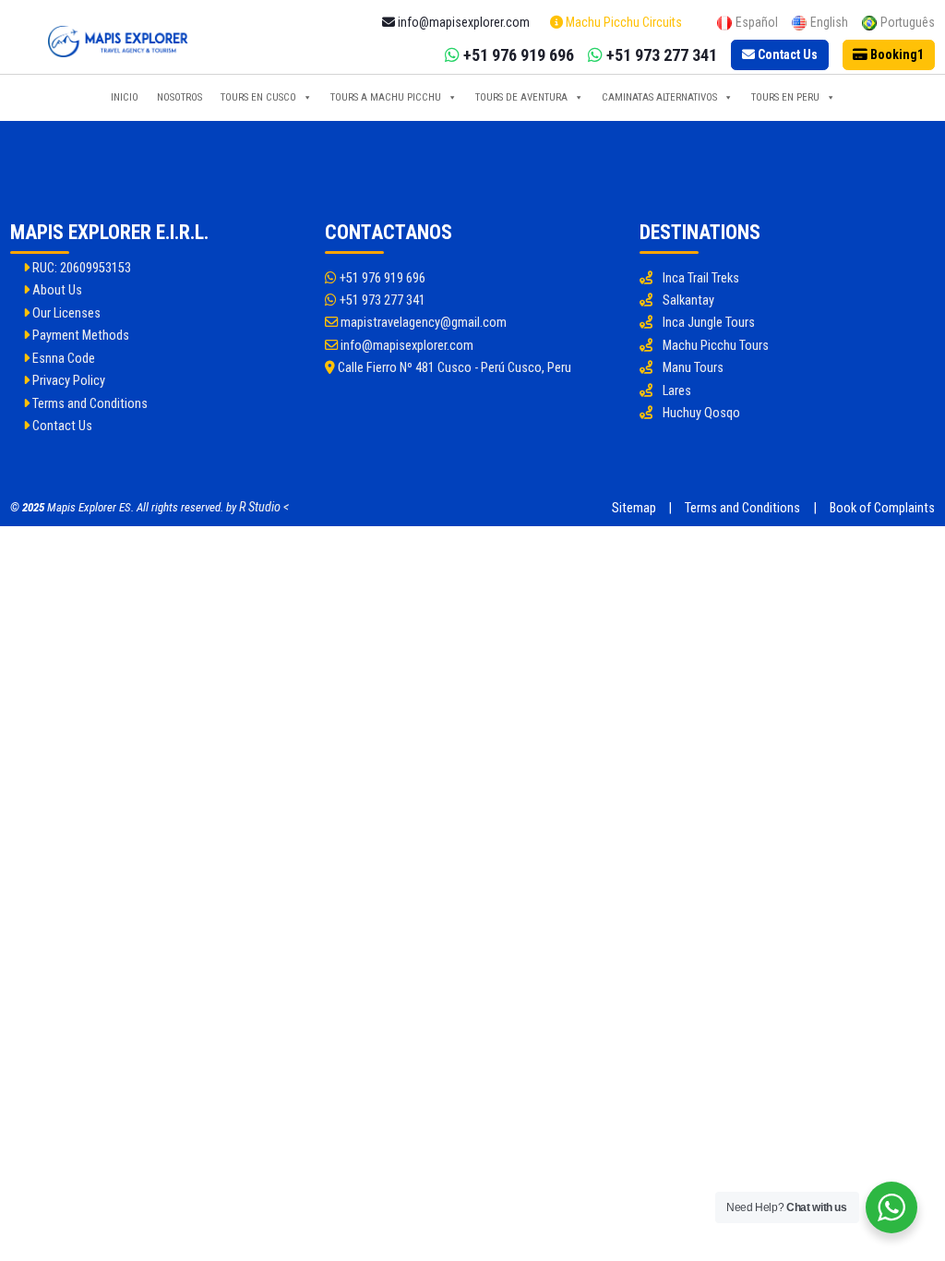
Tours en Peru (785, 97)
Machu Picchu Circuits (622, 22)
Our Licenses (65, 313)
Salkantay (688, 300)
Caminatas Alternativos (659, 97)
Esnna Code (62, 358)
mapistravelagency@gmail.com (422, 322)
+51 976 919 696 (381, 278)
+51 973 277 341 (381, 300)
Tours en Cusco (258, 97)
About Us (56, 290)
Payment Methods (79, 335)
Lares (677, 391)
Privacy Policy (67, 381)
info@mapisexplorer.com (405, 346)
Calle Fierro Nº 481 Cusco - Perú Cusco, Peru (453, 368)
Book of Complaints (882, 508)
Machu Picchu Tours (716, 346)
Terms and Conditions (89, 404)
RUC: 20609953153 (80, 268)
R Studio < (264, 507)
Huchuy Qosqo (701, 413)
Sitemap (634, 508)
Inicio (124, 97)
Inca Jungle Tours (709, 322)
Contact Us (61, 426)
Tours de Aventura (521, 97)
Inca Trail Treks (701, 278)
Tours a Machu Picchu (385, 97)
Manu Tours (693, 368)
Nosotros (179, 97)
